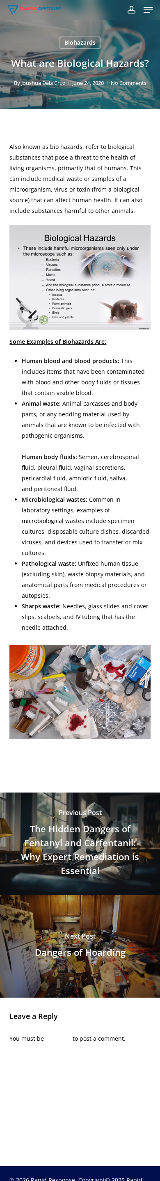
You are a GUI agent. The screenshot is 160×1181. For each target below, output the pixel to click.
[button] (148, 10)
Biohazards (80, 42)
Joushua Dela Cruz (43, 83)
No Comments (128, 83)
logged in (58, 1038)
